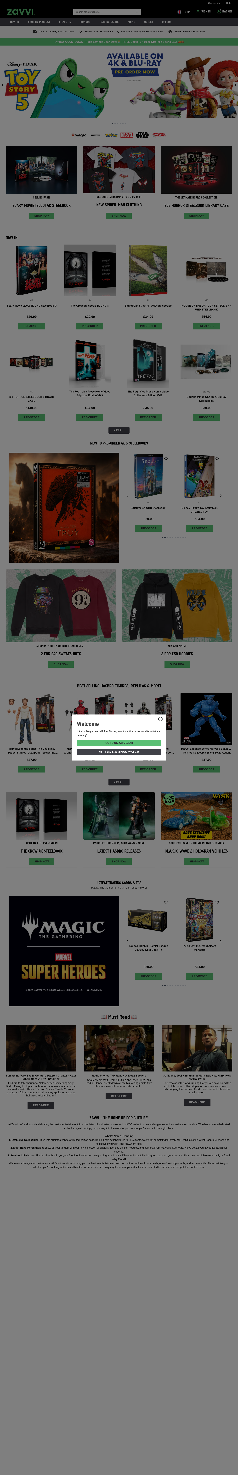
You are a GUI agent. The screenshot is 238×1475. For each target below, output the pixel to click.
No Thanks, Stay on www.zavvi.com (119, 752)
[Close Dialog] (160, 719)
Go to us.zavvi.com (119, 743)
